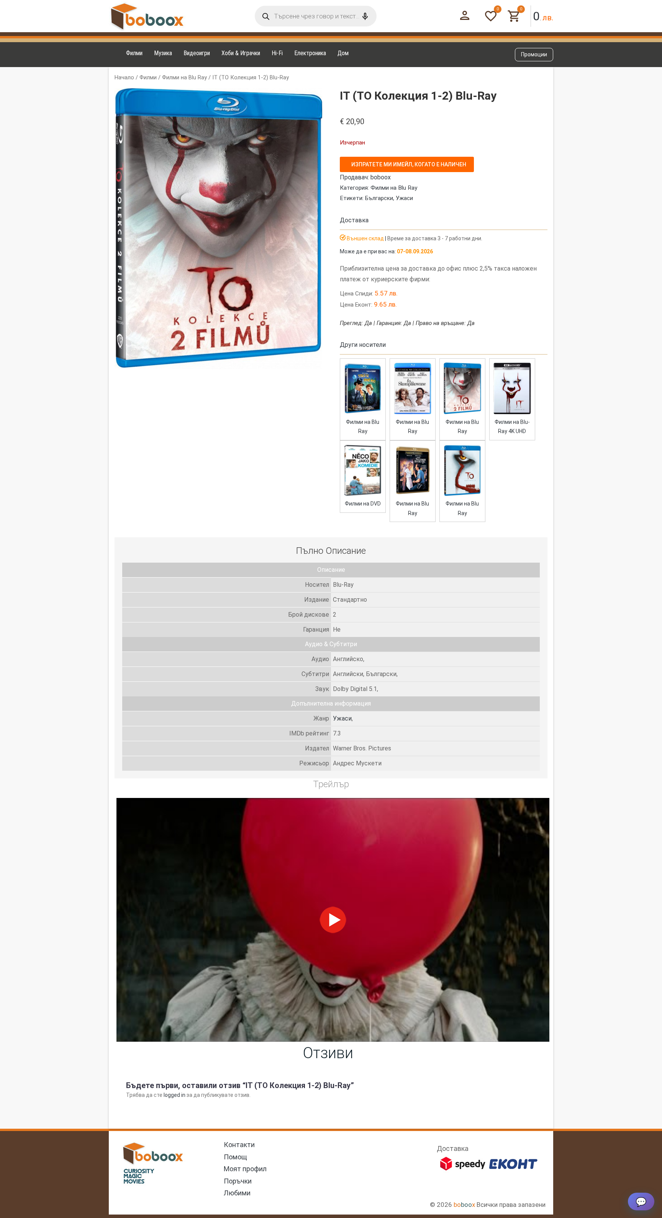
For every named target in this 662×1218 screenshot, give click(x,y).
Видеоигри (197, 53)
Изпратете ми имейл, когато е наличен (408, 164)
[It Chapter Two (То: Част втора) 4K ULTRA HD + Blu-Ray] (512, 412)
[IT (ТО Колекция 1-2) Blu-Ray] (462, 412)
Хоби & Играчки (240, 53)
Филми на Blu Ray (184, 77)
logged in (174, 1095)
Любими (237, 1193)
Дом (343, 53)
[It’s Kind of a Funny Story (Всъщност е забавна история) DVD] (363, 494)
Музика (163, 53)
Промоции (534, 54)
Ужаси (404, 198)
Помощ (235, 1157)
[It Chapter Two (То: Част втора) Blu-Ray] (462, 494)
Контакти (239, 1145)
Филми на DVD (363, 504)
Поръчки (238, 1181)
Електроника (310, 53)
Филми (134, 53)
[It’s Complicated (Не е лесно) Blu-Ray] (412, 412)
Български (379, 198)
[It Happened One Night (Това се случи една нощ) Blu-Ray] (363, 412)
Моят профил (245, 1169)
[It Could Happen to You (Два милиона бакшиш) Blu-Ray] (412, 494)
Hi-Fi (277, 53)
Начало (124, 77)
